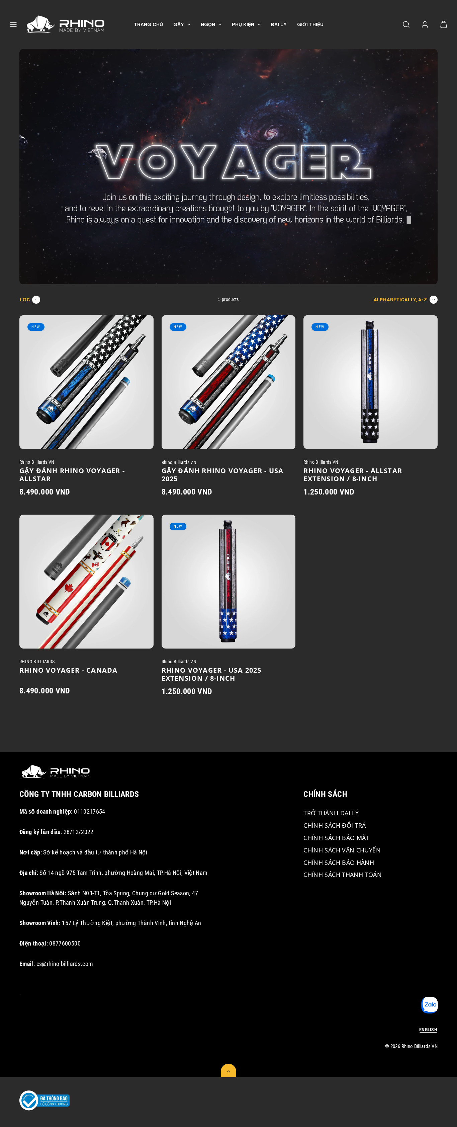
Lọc (25, 300)
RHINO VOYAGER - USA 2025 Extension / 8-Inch (212, 674)
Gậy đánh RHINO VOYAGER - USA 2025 (223, 475)
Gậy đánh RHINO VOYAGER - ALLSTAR (72, 475)
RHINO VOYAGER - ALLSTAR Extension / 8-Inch (352, 475)
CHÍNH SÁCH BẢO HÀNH (338, 862)
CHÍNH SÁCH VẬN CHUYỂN (342, 850)
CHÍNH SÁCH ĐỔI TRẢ (334, 825)
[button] (13, 24)
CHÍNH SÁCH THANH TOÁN (342, 875)
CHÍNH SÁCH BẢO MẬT (336, 838)
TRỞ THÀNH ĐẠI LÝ (331, 813)
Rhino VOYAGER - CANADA (68, 670)
